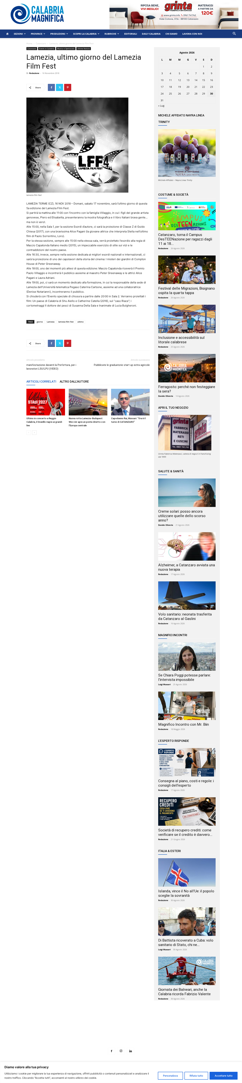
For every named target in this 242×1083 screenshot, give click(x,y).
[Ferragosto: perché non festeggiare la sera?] (187, 368)
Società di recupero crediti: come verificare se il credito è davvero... (185, 832)
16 (211, 80)
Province (36, 33)
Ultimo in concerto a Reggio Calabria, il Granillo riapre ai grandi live (44, 422)
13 (188, 80)
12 (179, 80)
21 (196, 86)
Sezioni (18, 33)
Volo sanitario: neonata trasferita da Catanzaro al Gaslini (185, 616)
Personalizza (170, 1075)
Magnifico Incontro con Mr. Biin (183, 724)
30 (211, 93)
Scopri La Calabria (85, 33)
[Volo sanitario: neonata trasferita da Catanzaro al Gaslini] (187, 595)
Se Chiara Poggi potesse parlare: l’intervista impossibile (184, 677)
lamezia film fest (66, 321)
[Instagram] (121, 1051)
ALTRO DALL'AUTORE (74, 381)
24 (162, 93)
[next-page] (34, 432)
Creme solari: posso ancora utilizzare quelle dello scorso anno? (182, 515)
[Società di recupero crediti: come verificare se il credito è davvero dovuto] (187, 811)
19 (179, 86)
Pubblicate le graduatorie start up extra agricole (122, 365)
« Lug (161, 105)
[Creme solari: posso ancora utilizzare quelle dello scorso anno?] (187, 493)
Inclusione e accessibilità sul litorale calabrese (181, 339)
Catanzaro (41, 43)
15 (203, 80)
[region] (121, 1072)
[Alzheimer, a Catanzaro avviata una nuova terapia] (187, 546)
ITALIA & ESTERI (169, 851)
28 (196, 93)
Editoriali (130, 33)
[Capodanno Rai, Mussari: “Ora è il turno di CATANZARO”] (130, 402)
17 (162, 86)
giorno (40, 321)
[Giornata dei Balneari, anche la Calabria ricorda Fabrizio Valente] (187, 971)
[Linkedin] (130, 1051)
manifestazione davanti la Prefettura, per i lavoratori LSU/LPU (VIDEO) (51, 366)
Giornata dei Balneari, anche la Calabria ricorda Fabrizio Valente (184, 991)
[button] (234, 34)
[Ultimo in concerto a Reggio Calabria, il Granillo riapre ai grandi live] (45, 402)
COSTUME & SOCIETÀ (173, 194)
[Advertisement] (121, 1031)
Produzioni (57, 33)
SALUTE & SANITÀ (171, 471)
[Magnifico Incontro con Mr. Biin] (187, 706)
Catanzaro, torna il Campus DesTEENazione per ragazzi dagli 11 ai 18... (185, 239)
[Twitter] (59, 87)
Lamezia (50, 321)
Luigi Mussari (164, 684)
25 (170, 93)
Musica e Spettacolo (65, 48)
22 (203, 86)
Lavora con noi (192, 33)
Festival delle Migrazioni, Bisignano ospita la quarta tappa (186, 290)
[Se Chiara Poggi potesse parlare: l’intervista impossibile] (187, 656)
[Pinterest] (67, 87)
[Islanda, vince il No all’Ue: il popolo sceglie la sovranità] (187, 872)
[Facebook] (51, 87)
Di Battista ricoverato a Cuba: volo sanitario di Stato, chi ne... (185, 942)
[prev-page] (28, 432)
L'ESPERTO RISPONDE (173, 741)
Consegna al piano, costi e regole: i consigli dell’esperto (186, 783)
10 (162, 80)
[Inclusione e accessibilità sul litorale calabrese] (187, 319)
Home (29, 43)
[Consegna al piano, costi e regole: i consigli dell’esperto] (187, 762)
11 (170, 80)
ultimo (80, 321)
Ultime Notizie (83, 48)
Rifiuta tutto (196, 1075)
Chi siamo (171, 33)
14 (196, 80)
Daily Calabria (151, 33)
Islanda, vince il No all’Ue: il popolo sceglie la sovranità (186, 893)
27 (188, 93)
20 (188, 86)
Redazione (34, 73)
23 (211, 86)
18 (170, 86)
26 (179, 93)
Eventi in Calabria (46, 48)
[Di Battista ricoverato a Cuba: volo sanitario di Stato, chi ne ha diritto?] (187, 921)
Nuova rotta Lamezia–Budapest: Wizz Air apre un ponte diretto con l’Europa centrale (87, 422)
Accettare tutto (223, 1075)
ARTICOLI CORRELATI (41, 381)
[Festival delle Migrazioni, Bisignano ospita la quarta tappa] (187, 270)
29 (203, 93)
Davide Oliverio (165, 396)
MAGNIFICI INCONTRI (172, 635)
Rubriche (110, 33)
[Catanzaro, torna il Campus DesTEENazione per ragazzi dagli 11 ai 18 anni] (187, 216)
